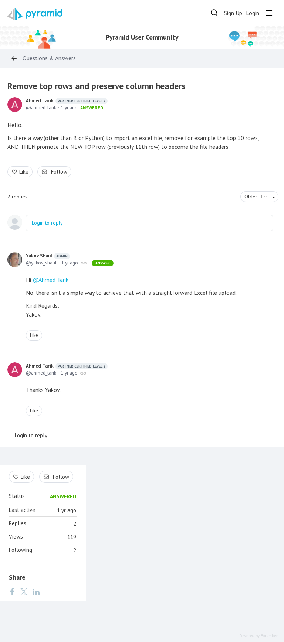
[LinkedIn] (36, 591)
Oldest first (256, 196)
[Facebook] (12, 591)
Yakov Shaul (47, 256)
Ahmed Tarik (65, 101)
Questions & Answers (49, 58)
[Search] (214, 13)
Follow (59, 171)
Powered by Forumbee (258, 636)
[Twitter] (23, 591)
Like (23, 171)
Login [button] (252, 13)
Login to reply (47, 222)
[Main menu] (268, 13)
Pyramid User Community (142, 37)
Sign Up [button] (233, 13)
